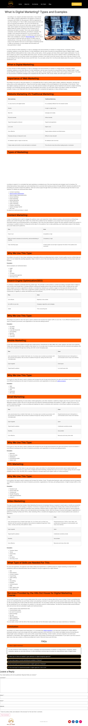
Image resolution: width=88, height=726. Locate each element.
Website (2, 706)
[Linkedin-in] (76, 721)
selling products (61, 381)
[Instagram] (80, 721)
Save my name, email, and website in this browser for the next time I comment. (21, 711)
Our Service (35, 4)
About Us (26, 4)
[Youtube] (69, 721)
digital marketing (47, 630)
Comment (3, 677)
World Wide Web (30, 36)
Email (2, 700)
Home (20, 4)
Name (2, 695)
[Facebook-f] (73, 721)
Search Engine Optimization (17, 193)
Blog (50, 4)
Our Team (43, 4)
